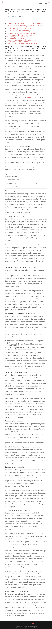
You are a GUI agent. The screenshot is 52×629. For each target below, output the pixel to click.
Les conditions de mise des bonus (19, 35)
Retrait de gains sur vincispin (17, 37)
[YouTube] (26, 623)
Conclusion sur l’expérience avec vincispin (22, 43)
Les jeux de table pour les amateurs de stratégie (24, 32)
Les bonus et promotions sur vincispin (21, 33)
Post (22, 16)
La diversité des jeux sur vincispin (19, 28)
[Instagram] (29, 623)
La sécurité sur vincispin (15, 38)
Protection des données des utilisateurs (21, 40)
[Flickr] (33, 623)
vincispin (30, 97)
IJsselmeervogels (31, 627)
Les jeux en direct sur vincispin (18, 42)
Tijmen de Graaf (10, 16)
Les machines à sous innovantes (18, 30)
